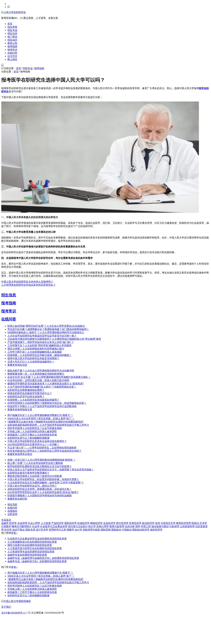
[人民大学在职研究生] (13, 12)
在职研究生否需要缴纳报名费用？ (25, 390)
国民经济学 (70, 523)
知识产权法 (18, 529)
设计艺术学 (42, 529)
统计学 (92, 526)
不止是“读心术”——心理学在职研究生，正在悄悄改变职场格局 (41, 447)
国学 (137, 526)
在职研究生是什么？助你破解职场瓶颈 (28, 438)
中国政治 (127, 529)
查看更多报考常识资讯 (19, 454)
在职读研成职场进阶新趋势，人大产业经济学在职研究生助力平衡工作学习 (48, 425)
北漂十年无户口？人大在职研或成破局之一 (30, 361)
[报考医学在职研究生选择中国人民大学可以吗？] (100, 212)
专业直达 (6, 520)
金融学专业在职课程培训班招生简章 (27, 555)
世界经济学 (135, 523)
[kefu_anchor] (12, 514)
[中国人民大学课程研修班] (16, 601)
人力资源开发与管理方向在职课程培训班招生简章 (34, 548)
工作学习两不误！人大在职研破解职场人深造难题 (34, 352)
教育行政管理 (116, 526)
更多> (14, 533)
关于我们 (6, 607)
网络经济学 (96, 523)
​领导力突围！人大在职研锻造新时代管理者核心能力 (35, 348)
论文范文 (12, 56)
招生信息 (12, 33)
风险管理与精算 (91, 529)
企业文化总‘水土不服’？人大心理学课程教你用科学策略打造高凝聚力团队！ (49, 377)
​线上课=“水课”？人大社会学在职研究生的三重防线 (35, 463)
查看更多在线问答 (17, 498)
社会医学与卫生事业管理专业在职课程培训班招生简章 (37, 538)
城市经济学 (156, 529)
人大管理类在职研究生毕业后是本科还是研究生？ (28, 285)
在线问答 (12, 53)
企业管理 (22, 523)
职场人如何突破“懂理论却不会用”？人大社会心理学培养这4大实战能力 (46, 326)
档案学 (70, 529)
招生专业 (12, 30)
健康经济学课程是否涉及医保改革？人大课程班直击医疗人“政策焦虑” (45, 383)
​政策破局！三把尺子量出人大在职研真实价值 (32, 434)
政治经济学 (148, 523)
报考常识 (12, 49)
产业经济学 (57, 523)
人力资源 (46, 523)
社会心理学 (34, 523)
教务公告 (12, 43)
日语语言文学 (168, 523)
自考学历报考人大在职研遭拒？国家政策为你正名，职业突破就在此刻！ (47, 403)
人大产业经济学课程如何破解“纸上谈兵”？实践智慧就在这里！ (41, 386)
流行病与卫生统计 (78, 526)
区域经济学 (83, 523)
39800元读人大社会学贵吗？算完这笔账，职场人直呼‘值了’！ (40, 418)
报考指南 (12, 46)
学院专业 (28, 68)
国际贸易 (106, 529)
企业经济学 (109, 523)
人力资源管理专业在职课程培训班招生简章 (30, 551)
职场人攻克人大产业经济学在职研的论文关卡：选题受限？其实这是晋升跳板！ (50, 469)
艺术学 (203, 523)
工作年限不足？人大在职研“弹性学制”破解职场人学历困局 (39, 345)
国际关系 (30, 529)
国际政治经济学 (141, 529)
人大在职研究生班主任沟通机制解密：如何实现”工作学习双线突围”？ (45, 482)
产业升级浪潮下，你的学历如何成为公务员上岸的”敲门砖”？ (40, 342)
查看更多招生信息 (17, 365)
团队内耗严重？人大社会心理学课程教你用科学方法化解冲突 (40, 370)
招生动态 (12, 40)
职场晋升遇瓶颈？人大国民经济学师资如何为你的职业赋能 (39, 495)
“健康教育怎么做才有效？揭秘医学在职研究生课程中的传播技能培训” (45, 421)
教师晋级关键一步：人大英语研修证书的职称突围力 (35, 374)
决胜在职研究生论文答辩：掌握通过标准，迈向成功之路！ (39, 489)
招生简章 (12, 27)
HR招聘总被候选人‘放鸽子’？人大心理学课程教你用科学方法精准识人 (45, 332)
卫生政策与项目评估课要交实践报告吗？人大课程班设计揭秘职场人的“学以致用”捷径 (54, 339)
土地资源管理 (187, 526)
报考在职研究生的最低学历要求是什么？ (29, 393)
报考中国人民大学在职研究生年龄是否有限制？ (33, 358)
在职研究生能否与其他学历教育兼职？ (28, 473)
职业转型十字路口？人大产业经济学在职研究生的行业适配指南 (42, 406)
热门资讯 (12, 36)
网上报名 (12, 59)
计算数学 (6, 526)
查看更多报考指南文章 (19, 409)
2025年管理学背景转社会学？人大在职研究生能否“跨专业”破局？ (43, 492)
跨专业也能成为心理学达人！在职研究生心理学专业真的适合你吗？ (44, 451)
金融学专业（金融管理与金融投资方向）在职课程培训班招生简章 (43, 558)
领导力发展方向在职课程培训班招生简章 (29, 545)
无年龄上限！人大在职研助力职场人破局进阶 (32, 431)
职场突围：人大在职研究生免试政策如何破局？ (33, 399)
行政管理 (174, 526)
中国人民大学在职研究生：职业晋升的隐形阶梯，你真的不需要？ (43, 479)
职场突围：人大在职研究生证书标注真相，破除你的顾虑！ (39, 355)
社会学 (36, 526)
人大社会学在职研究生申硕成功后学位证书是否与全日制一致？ (42, 335)
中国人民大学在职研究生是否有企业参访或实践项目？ (37, 441)
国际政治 (116, 529)
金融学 (5, 523)
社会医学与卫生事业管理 (53, 526)
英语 (157, 523)
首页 (9, 23)
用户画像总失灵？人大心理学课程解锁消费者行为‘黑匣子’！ (40, 415)
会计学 (78, 529)
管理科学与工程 (57, 529)
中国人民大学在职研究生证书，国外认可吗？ (32, 485)
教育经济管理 (183, 523)
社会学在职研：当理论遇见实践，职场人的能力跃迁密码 (38, 380)
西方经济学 (122, 523)
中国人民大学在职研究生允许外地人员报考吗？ (27, 281)
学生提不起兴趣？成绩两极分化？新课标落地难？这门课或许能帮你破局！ (48, 329)
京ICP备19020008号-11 (13, 612)
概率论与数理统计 (22, 526)
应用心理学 (102, 526)
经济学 (13, 523)
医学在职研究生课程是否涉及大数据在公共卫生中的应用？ (39, 466)
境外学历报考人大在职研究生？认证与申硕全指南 (34, 428)
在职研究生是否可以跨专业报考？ (25, 396)
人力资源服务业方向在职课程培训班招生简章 (32, 542)
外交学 (8, 529)
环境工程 (146, 526)
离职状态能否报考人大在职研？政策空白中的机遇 (34, 476)
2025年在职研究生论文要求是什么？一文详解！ (33, 444)
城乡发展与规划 (160, 526)
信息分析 (130, 526)
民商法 (195, 523)
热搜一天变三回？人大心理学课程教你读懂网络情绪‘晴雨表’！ (41, 460)
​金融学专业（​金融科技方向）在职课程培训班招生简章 (37, 561)
